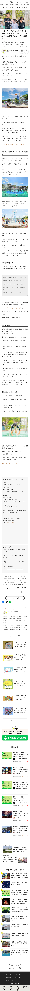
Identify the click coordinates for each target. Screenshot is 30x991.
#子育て (17, 44)
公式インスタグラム (11, 308)
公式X (20, 308)
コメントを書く (16, 598)
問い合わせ (8, 974)
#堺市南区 (24, 47)
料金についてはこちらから (9, 463)
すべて (2, 7)
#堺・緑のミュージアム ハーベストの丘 (11, 47)
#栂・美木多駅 (20, 42)
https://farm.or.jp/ (11, 522)
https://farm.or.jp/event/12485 (15, 569)
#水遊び (3, 44)
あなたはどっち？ (20, 7)
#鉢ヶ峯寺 (7, 42)
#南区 (3, 42)
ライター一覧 (23, 607)
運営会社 (22, 974)
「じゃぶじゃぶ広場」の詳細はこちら (13, 144)
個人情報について (10, 980)
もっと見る (14, 720)
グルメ (7, 7)
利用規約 (16, 974)
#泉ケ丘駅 (13, 42)
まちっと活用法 (18, 977)
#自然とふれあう (10, 44)
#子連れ (22, 44)
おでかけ (11, 41)
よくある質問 (9, 977)
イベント (12, 7)
